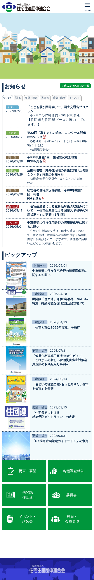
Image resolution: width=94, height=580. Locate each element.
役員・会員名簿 (72, 518)
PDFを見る (34, 161)
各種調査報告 (73, 471)
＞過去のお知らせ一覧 (75, 86)
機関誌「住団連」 (27, 494)
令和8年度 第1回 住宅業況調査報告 (52, 157)
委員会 (71, 495)
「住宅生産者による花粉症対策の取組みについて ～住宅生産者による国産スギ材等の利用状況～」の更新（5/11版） (57, 210)
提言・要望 (27, 471)
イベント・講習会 (27, 518)
